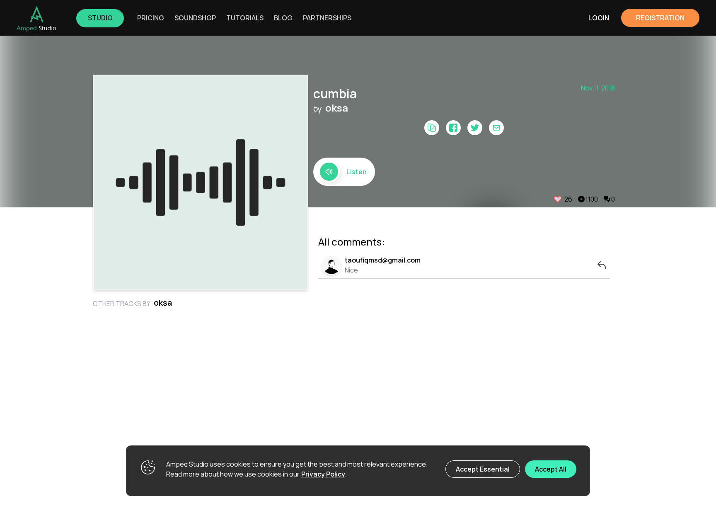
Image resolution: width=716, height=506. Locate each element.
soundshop (195, 17)
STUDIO (100, 17)
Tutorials (245, 17)
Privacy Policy (323, 474)
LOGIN (598, 17)
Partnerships (327, 17)
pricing (150, 17)
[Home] (36, 18)
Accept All (550, 469)
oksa (336, 107)
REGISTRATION (660, 17)
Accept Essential (483, 469)
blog (283, 17)
